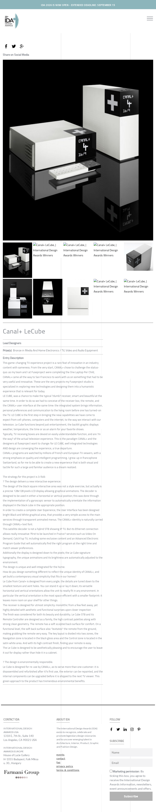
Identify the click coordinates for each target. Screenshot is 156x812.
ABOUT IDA (63, 719)
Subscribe (131, 796)
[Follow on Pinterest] (140, 729)
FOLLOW (115, 719)
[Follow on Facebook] (113, 729)
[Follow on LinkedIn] (127, 729)
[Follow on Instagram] (133, 729)
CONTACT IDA (11, 719)
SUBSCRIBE (117, 741)
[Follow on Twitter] (120, 729)
